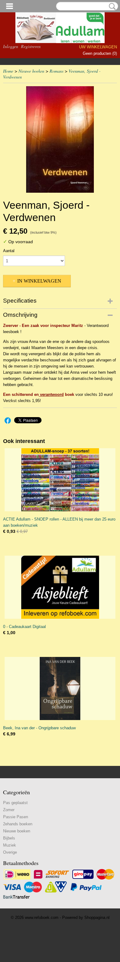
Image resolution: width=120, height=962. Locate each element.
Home (8, 71)
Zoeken (111, 6)
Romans (56, 71)
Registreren (31, 46)
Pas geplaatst (15, 802)
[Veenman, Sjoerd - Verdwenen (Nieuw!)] (60, 139)
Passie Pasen (15, 817)
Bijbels (9, 838)
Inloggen (10, 46)
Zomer (8, 809)
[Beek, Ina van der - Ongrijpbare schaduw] (60, 688)
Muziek (9, 845)
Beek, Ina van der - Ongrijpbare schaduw (39, 728)
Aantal (8, 250)
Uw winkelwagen (98, 47)
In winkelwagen (39, 281)
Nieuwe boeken (31, 71)
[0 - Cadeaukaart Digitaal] (60, 587)
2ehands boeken (17, 824)
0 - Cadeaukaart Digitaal (24, 626)
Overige (10, 852)
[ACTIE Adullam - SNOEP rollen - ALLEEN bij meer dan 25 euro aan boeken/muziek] (60, 479)
